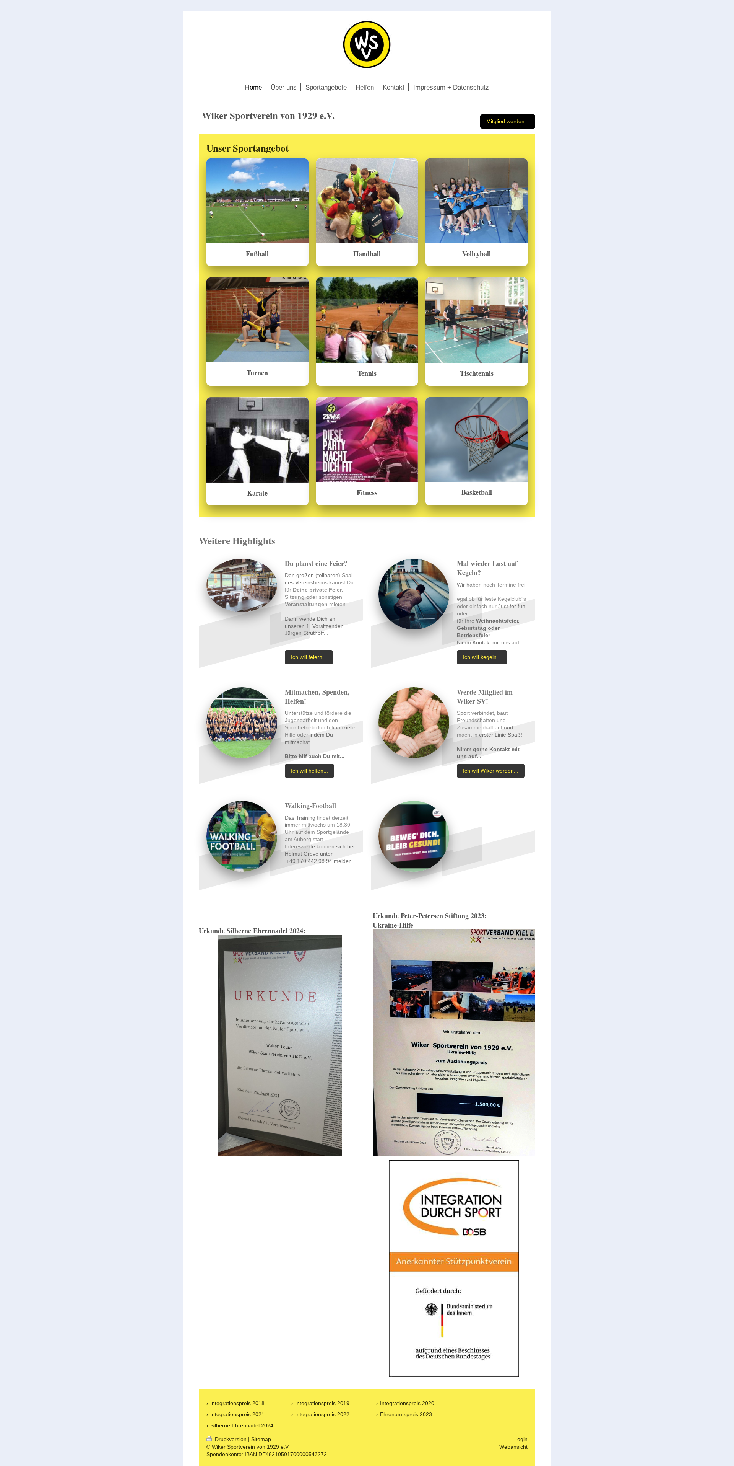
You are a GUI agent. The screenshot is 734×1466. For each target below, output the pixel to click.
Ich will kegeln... (482, 657)
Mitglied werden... (507, 121)
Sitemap (261, 1439)
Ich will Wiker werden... (490, 771)
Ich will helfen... (309, 771)
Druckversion (230, 1439)
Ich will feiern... (309, 657)
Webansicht (513, 1447)
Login (521, 1439)
